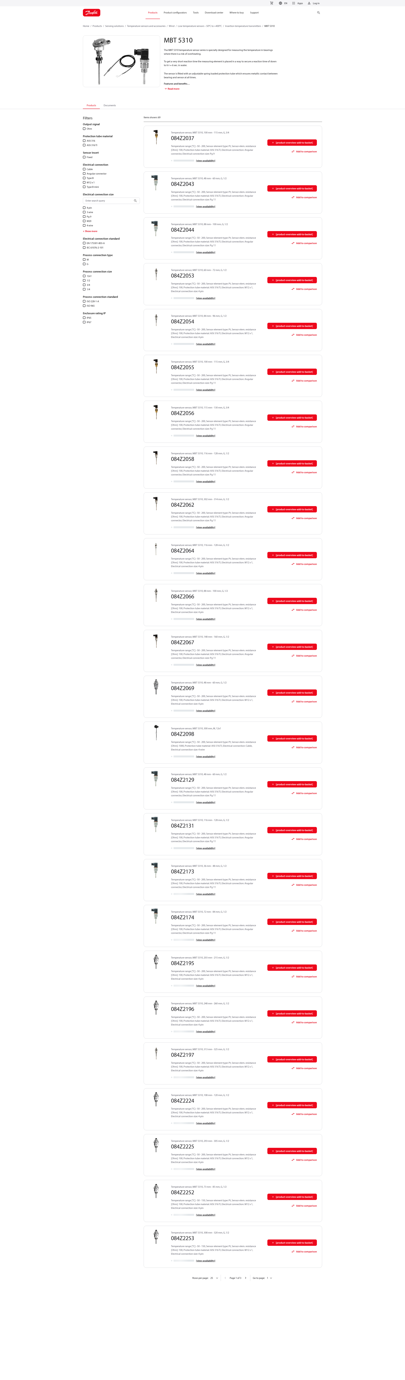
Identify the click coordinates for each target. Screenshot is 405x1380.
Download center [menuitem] (214, 12)
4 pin (89, 207)
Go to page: (259, 1277)
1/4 (88, 289)
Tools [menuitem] (196, 12)
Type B (90, 178)
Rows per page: (200, 1277)
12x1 (89, 276)
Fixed (89, 157)
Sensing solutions (114, 26)
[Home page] (91, 12)
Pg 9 (89, 216)
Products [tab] (91, 105)
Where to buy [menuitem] (237, 12)
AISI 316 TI (92, 145)
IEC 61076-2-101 (95, 247)
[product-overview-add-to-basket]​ (294, 142)
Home (86, 26)
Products (97, 26)
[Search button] (135, 201)
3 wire (90, 212)
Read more (173, 88)
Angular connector (96, 173)
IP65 (89, 317)
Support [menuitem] (254, 12)
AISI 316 (91, 140)
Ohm (89, 128)
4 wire (90, 225)
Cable (90, 169)
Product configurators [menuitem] (175, 12)
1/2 (88, 280)
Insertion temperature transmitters (243, 26)
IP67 (89, 322)
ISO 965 (91, 305)
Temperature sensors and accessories (146, 26)
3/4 (88, 284)
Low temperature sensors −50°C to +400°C (200, 26)
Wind (171, 26)
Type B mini (93, 186)
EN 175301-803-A (96, 243)
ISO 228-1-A (93, 301)
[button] (282, 3)
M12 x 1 (91, 182)
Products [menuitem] (152, 12)
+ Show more (90, 231)
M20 (89, 221)
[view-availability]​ (205, 160)
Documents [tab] (110, 105)
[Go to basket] (271, 3)
